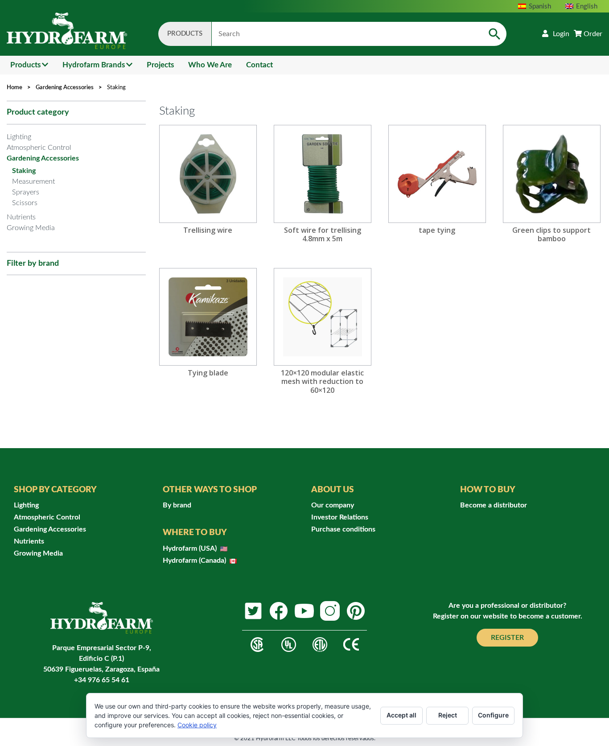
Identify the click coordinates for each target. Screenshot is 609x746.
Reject (447, 715)
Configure (493, 715)
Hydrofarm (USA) (190, 548)
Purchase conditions (343, 529)
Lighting (19, 136)
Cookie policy (197, 725)
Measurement (33, 181)
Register (507, 637)
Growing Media (31, 227)
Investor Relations (339, 517)
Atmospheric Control (39, 147)
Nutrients (21, 217)
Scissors (24, 202)
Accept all (401, 715)
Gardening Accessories (65, 88)
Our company (332, 505)
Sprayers (25, 192)
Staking (24, 170)
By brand (177, 505)
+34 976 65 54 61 (101, 680)
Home (14, 88)
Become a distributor (493, 505)
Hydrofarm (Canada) (195, 560)
